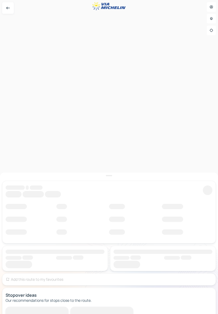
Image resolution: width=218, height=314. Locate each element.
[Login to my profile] (211, 7)
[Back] (8, 8)
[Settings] (211, 18)
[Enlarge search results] (109, 176)
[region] (109, 157)
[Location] (211, 30)
